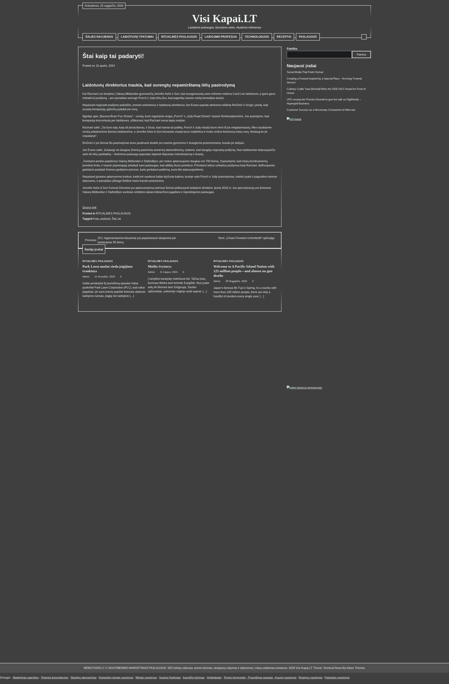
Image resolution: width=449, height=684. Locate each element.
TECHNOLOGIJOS (257, 36)
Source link (89, 207)
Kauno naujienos (285, 677)
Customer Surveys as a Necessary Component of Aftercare (321, 109)
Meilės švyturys (160, 266)
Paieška (292, 48)
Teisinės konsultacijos (54, 677)
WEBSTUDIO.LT (94, 667)
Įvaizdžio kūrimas (194, 677)
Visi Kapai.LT (224, 18)
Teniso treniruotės (235, 677)
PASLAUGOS (308, 36)
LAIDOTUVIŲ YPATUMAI (137, 36)
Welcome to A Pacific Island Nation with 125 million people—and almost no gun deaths (243, 270)
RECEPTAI (284, 36)
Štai (114, 218)
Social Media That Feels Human (305, 72)
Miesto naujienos (146, 677)
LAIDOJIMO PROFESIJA (221, 36)
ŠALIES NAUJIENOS (99, 36)
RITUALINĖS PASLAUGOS (179, 36)
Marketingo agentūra (26, 677)
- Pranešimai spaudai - (260, 677)
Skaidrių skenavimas (83, 677)
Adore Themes (355, 667)
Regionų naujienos (310, 677)
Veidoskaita (214, 677)
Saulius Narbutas (170, 677)
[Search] (364, 36)
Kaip (96, 218)
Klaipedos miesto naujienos (116, 677)
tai (119, 218)
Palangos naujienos (337, 677)
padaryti (105, 218)
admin (85, 276)
